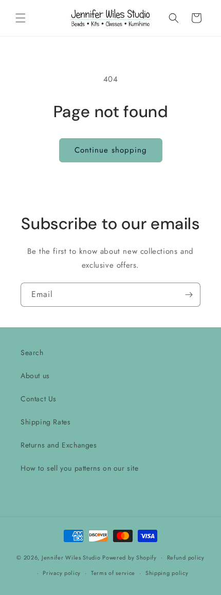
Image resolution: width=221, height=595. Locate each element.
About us (35, 375)
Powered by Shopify (129, 557)
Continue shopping (111, 150)
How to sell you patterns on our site (80, 468)
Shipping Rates (45, 422)
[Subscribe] (188, 295)
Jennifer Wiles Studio (71, 557)
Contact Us (39, 399)
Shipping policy (167, 573)
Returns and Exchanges (59, 445)
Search (32, 352)
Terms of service (113, 573)
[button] (20, 18)
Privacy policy (62, 573)
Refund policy (186, 557)
